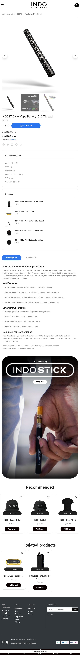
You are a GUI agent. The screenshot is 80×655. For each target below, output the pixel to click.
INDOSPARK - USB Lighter (24, 211)
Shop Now (40, 382)
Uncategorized (11, 182)
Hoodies (8, 170)
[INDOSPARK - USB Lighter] (9, 213)
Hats (7, 167)
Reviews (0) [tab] (31, 257)
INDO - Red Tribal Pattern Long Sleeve (29, 231)
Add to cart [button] (12, 529)
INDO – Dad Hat (40, 520)
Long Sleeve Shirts (13, 174)
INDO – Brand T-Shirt (68, 520)
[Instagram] (52, 614)
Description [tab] (11, 257)
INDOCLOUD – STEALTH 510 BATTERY (40, 577)
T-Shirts (8, 178)
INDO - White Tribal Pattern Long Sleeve (29, 240)
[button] (2, 5)
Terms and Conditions (40, 651)
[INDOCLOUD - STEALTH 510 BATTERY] (9, 204)
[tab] (11, 257)
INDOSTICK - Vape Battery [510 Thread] (29, 221)
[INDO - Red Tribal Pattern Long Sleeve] (9, 233)
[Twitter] (48, 614)
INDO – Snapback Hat (12, 520)
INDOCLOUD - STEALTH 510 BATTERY (29, 202)
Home (3, 14)
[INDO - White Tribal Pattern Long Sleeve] (9, 242)
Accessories (10, 14)
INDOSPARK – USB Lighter (14, 576)
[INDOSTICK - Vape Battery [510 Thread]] (9, 223)
